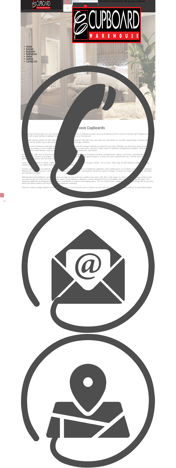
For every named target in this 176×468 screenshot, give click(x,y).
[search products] (85, 6)
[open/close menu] (146, 0)
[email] (88, 266)
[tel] (88, 132)
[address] (88, 401)
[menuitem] (29, 46)
